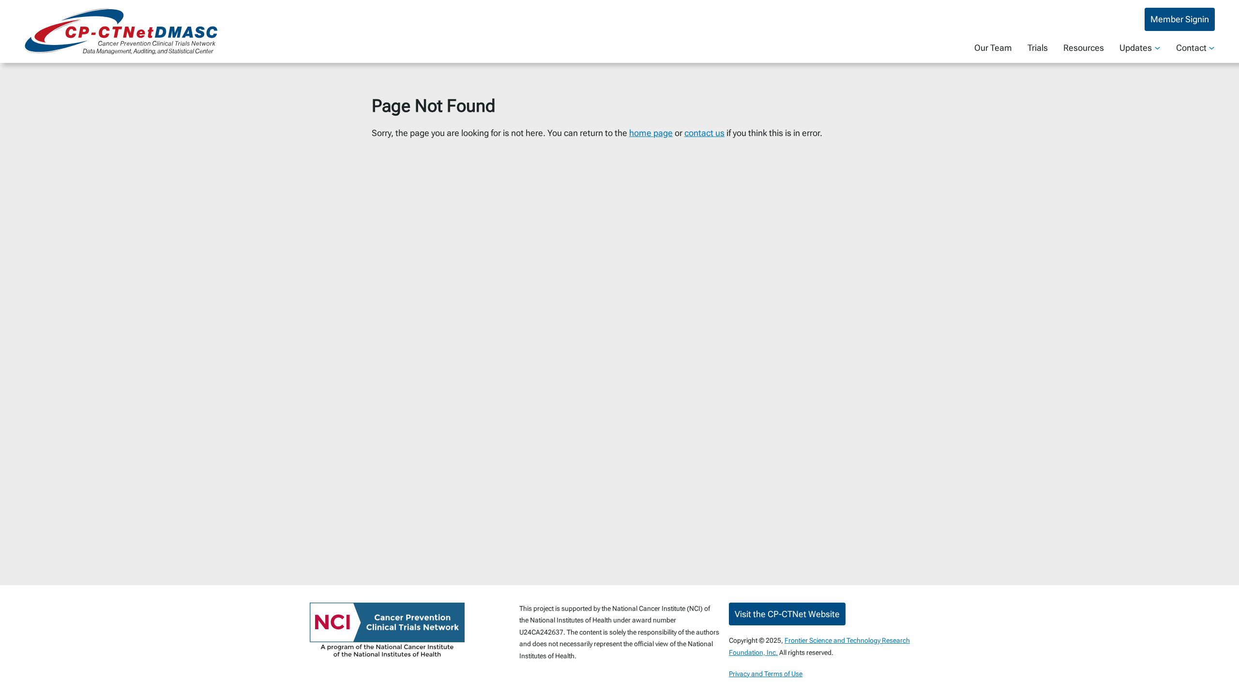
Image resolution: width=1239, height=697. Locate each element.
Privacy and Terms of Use (765, 674)
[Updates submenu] (1157, 48)
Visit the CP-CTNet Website (787, 614)
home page (651, 133)
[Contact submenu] (1212, 48)
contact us (704, 133)
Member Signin (1179, 19)
